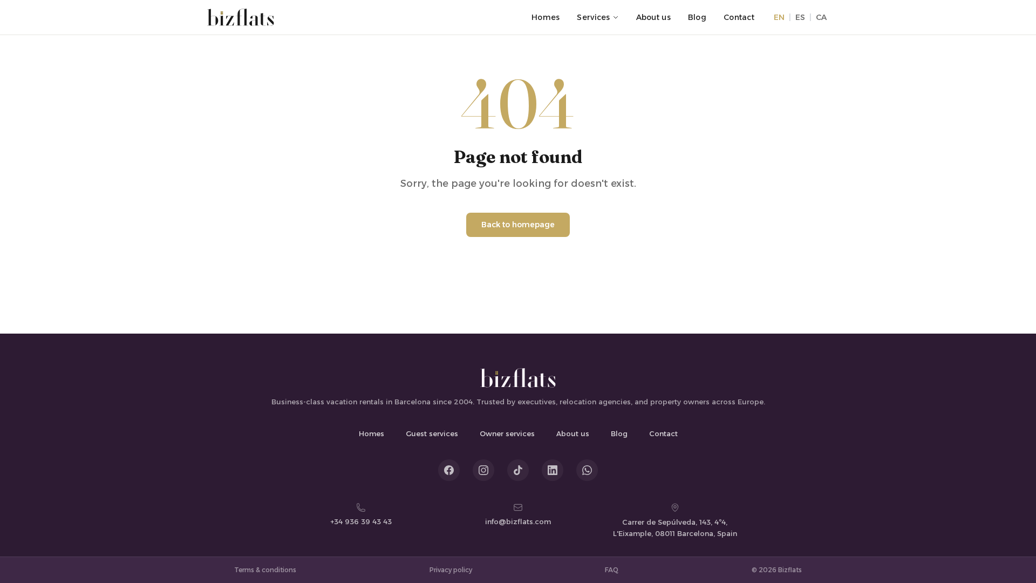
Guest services (432, 433)
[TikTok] (518, 470)
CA (821, 17)
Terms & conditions (265, 570)
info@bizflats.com (518, 521)
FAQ (611, 570)
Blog (697, 17)
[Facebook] (449, 470)
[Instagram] (483, 470)
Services (593, 17)
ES (800, 17)
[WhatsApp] (587, 470)
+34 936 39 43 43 (361, 521)
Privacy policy (451, 570)
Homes (545, 17)
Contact (739, 17)
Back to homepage (518, 224)
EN (779, 17)
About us (653, 17)
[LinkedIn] (552, 470)
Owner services (507, 433)
